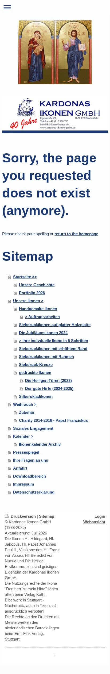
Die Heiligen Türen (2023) (48, 380)
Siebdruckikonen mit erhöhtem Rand (53, 348)
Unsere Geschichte (36, 285)
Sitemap (46, 516)
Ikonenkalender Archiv (40, 444)
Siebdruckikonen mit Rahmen (46, 356)
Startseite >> (25, 277)
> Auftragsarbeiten (42, 316)
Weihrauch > (25, 404)
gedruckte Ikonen (35, 372)
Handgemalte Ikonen (38, 308)
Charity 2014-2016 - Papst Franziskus (53, 420)
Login (100, 516)
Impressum (23, 484)
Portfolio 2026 (32, 292)
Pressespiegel (26, 452)
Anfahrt (20, 468)
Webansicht (94, 522)
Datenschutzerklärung (33, 492)
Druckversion (23, 516)
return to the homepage (76, 233)
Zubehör (27, 412)
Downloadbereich (29, 476)
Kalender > (23, 436)
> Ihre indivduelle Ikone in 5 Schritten (53, 340)
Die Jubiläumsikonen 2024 (43, 332)
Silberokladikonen (36, 396)
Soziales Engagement (33, 428)
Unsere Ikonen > (28, 300)
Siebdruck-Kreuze (36, 364)
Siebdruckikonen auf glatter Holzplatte (55, 324)
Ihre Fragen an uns (30, 460)
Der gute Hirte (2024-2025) (49, 388)
